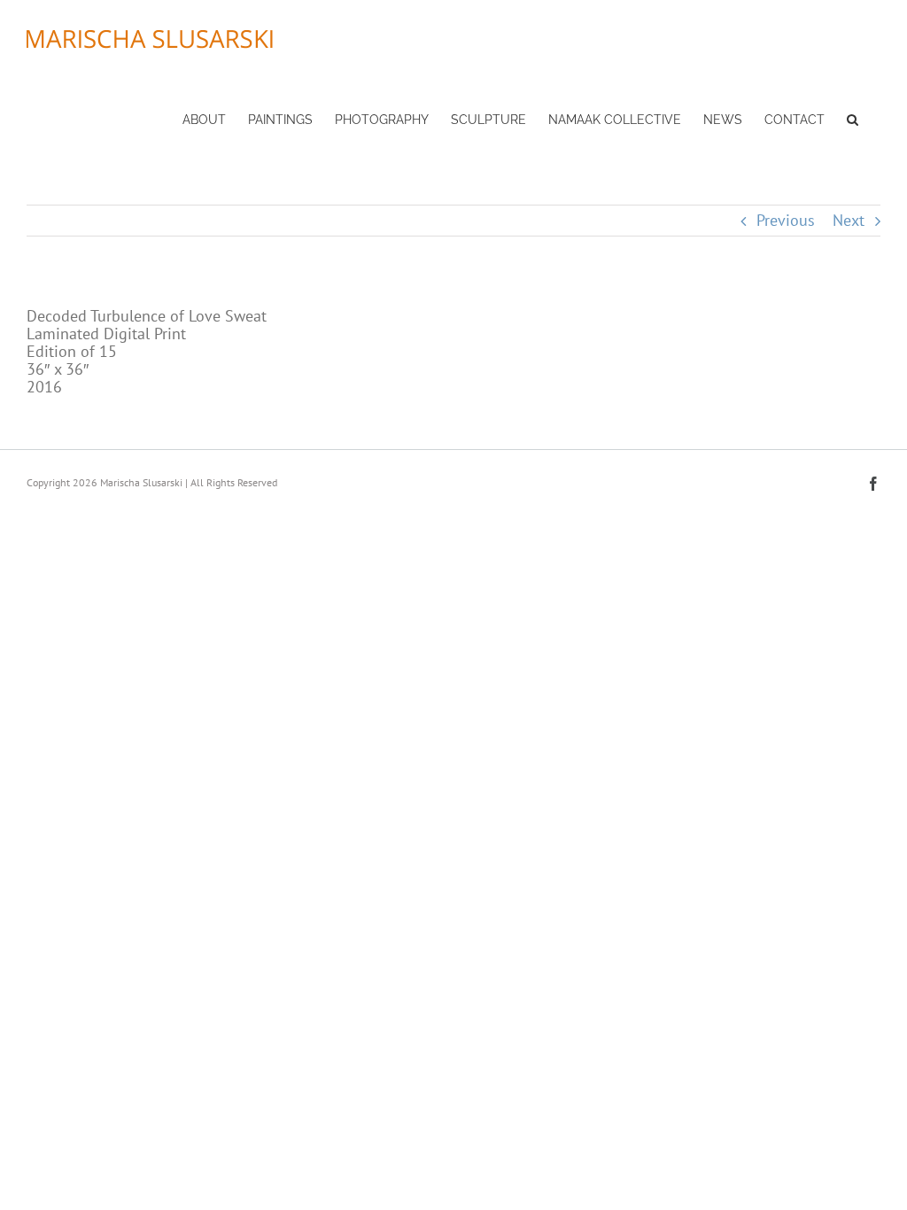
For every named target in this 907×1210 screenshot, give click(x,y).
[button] (852, 118)
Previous (785, 220)
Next (848, 220)
